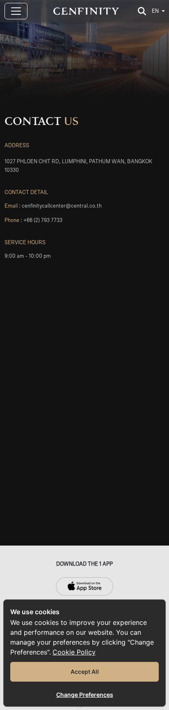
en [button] (155, 11)
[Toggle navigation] (16, 11)
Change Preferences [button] (84, 694)
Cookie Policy (74, 652)
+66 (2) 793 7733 (42, 220)
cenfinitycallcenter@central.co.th (62, 206)
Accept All (85, 671)
